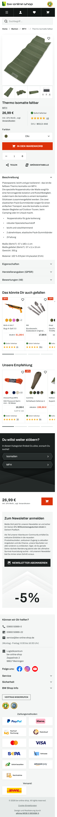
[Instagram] (27, 669)
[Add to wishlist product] (22, 299)
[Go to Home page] (19, 4)
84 (40, 419)
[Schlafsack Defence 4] (36, 380)
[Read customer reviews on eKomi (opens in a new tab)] (50, 4)
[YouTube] (35, 669)
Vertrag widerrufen (16, 697)
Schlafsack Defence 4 (35, 401)
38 (17, 419)
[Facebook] (19, 669)
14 (17, 347)
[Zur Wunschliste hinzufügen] (49, 38)
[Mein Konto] (20, 12)
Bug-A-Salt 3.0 (9, 329)
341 (40, 347)
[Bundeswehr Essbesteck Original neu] (36, 308)
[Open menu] (7, 12)
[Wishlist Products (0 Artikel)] (34, 12)
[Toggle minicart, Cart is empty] (48, 12)
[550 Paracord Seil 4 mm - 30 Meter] (13, 380)
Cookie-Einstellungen (27, 806)
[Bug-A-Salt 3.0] (13, 308)
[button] (27, 676)
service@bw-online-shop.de (20, 637)
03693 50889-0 (14, 626)
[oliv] (27, 60)
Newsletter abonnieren (29, 562)
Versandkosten (8, 121)
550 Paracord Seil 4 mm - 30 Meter (11, 402)
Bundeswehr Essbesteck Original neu (34, 330)
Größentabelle (39, 165)
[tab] (8, 354)
